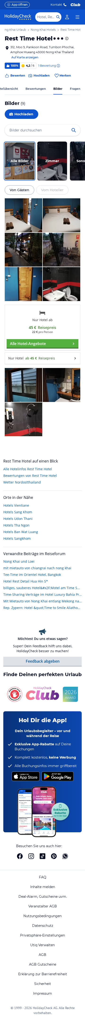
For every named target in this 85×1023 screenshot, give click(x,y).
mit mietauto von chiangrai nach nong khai (37, 568)
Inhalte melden (42, 887)
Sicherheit (42, 984)
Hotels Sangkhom (17, 538)
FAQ (42, 877)
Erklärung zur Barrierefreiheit (42, 974)
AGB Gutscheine (42, 964)
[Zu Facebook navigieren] (20, 856)
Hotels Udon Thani (18, 518)
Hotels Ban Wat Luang (20, 532)
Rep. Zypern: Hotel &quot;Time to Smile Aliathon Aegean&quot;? (42, 607)
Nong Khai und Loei (18, 561)
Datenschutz (42, 926)
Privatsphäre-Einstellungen (42, 935)
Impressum (42, 993)
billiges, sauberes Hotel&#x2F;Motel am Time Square (42, 588)
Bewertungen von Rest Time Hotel (30, 475)
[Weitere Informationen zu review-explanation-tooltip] (58, 66)
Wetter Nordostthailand (22, 482)
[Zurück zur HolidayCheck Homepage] (18, 17)
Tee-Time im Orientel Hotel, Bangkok (32, 574)
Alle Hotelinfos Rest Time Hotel (27, 469)
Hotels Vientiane (16, 505)
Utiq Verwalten (42, 945)
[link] (67, 17)
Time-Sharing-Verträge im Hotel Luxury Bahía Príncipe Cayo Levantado (42, 594)
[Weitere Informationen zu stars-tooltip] (66, 38)
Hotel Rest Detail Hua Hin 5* (25, 581)
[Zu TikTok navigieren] (42, 856)
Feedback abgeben (43, 661)
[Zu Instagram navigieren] (31, 856)
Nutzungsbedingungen (42, 916)
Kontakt (56, 4)
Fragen (75, 89)
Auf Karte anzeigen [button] (24, 57)
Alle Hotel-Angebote (28, 343)
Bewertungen (36, 89)
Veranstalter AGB (42, 906)
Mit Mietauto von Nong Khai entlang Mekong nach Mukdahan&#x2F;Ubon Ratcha (42, 601)
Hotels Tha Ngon (16, 525)
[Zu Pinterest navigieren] (54, 856)
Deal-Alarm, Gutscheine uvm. (42, 896)
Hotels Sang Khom (17, 512)
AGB (42, 955)
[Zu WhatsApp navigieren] (65, 856)
